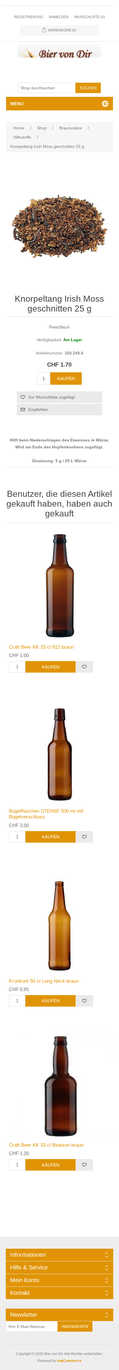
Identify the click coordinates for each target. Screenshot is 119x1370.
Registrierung (28, 17)
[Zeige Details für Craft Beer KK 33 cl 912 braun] (59, 585)
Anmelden (58, 17)
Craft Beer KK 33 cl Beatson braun (46, 1145)
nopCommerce (69, 1361)
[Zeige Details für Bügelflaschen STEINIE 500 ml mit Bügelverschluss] (59, 749)
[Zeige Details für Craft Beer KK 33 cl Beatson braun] (59, 1083)
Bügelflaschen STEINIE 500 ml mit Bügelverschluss (46, 814)
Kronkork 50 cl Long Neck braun (44, 981)
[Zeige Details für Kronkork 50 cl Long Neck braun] (59, 919)
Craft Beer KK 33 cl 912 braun (41, 647)
